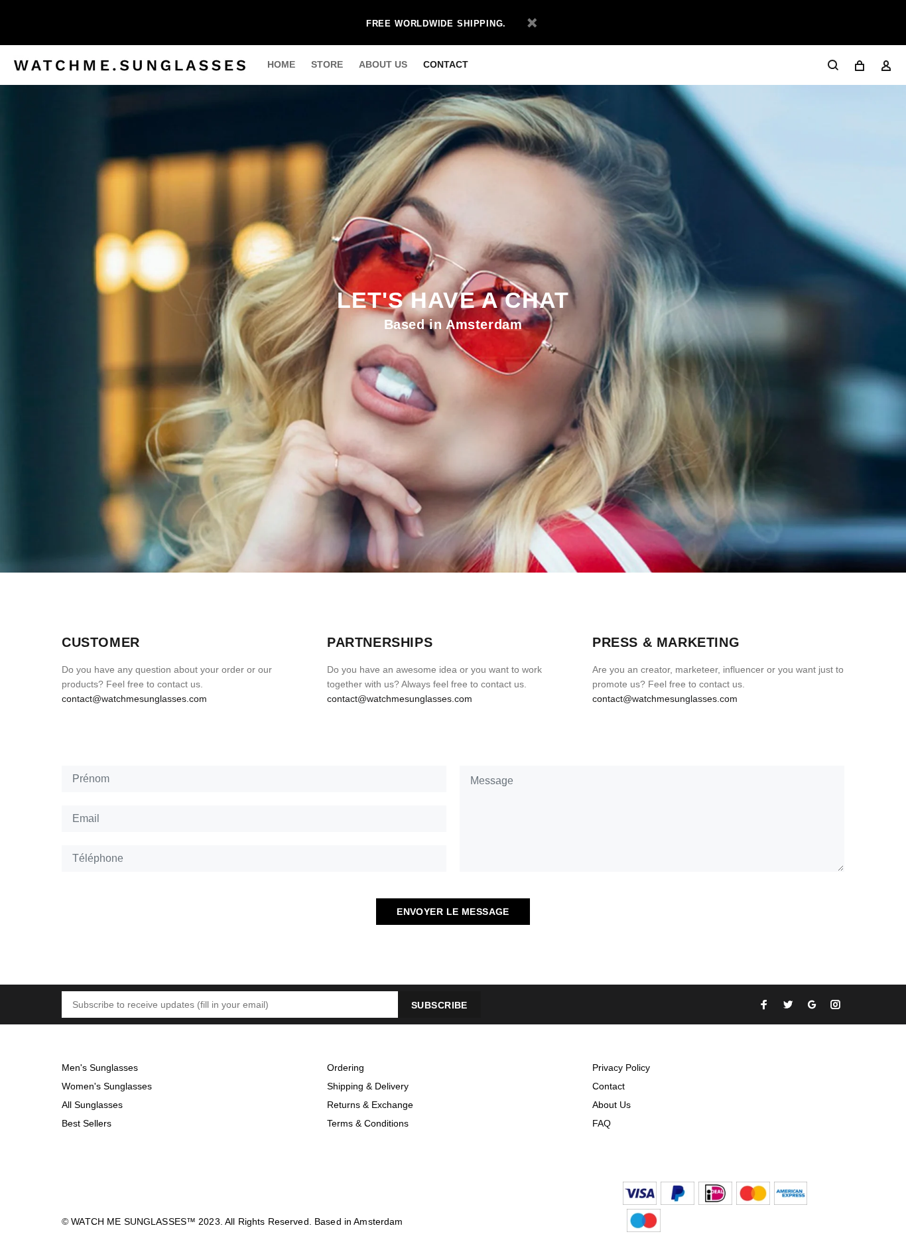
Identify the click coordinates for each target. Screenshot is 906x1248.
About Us (611, 1104)
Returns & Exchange (370, 1104)
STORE (327, 64)
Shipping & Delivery (368, 1086)
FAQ (601, 1123)
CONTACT (445, 64)
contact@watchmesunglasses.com (134, 698)
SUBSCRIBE (439, 1005)
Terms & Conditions (368, 1123)
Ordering (345, 1067)
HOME (281, 64)
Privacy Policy (621, 1067)
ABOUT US (383, 64)
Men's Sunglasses (100, 1067)
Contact (608, 1086)
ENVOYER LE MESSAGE (453, 911)
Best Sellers (86, 1123)
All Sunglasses (92, 1104)
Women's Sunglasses (107, 1086)
